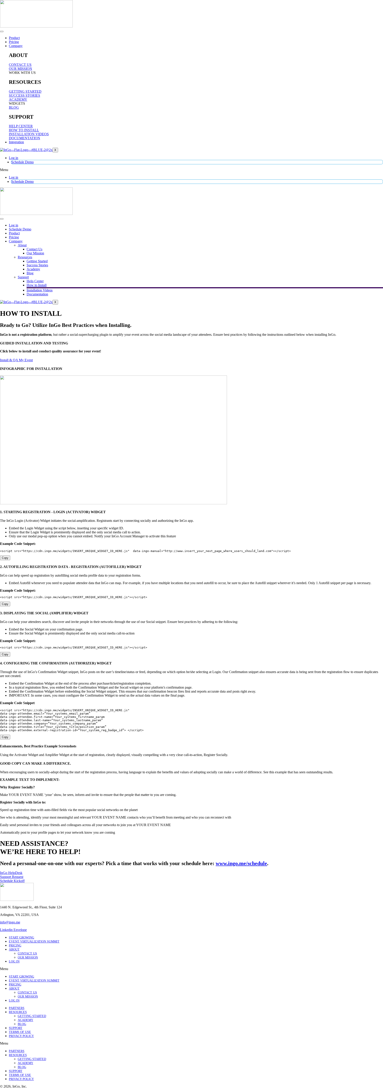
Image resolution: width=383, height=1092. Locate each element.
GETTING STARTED (32, 1016)
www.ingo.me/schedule (241, 863)
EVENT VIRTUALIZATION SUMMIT (34, 941)
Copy (5, 558)
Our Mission (35, 253)
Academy (33, 269)
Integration (16, 142)
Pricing (14, 42)
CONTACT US (27, 953)
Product (14, 38)
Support (23, 277)
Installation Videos (40, 290)
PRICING (15, 945)
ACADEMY (25, 1020)
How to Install (37, 285)
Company (16, 46)
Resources (25, 257)
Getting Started (37, 261)
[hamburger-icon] (2, 31)
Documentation (37, 294)
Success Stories (37, 265)
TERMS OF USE (20, 1032)
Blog (30, 273)
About (22, 245)
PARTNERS (16, 1008)
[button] (191, 170)
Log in (13, 158)
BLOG (22, 1024)
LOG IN (14, 961)
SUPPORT (15, 1028)
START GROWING (21, 937)
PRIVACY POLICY (21, 1036)
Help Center (35, 281)
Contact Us (34, 249)
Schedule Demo (22, 162)
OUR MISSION (28, 957)
